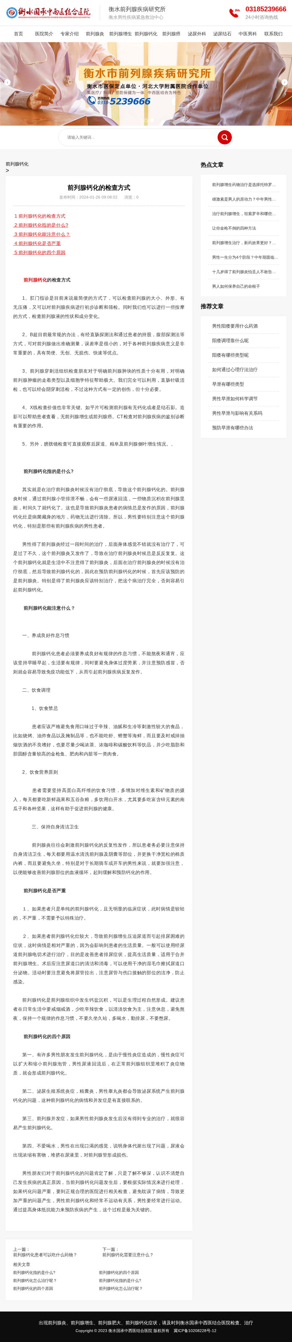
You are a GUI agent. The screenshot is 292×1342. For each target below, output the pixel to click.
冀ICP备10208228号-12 (195, 1330)
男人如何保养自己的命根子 (236, 286)
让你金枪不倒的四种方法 (234, 228)
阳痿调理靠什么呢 (230, 340)
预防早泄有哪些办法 (232, 427)
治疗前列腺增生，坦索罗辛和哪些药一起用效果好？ (245, 213)
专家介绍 (69, 33)
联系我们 (273, 33)
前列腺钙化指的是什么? (34, 1272)
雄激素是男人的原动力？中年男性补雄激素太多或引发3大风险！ (245, 199)
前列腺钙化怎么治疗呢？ (35, 1280)
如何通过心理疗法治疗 (235, 369)
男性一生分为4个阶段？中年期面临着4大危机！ (245, 257)
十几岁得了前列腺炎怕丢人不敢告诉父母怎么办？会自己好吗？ (245, 271)
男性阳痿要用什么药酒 (235, 326)
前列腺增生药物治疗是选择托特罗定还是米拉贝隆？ (245, 184)
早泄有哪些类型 (228, 384)
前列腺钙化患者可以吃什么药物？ (45, 1254)
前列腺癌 (171, 33)
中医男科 (248, 33)
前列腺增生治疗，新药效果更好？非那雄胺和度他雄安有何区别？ (245, 242)
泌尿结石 (222, 33)
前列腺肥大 (109, 1322)
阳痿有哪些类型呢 (230, 355)
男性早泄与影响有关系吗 (237, 413)
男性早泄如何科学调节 (235, 398)
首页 (18, 33)
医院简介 (44, 33)
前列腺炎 (95, 33)
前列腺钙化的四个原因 (119, 1272)
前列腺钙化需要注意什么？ (128, 1254)
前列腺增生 (120, 33)
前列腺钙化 (146, 33)
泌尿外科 (197, 33)
